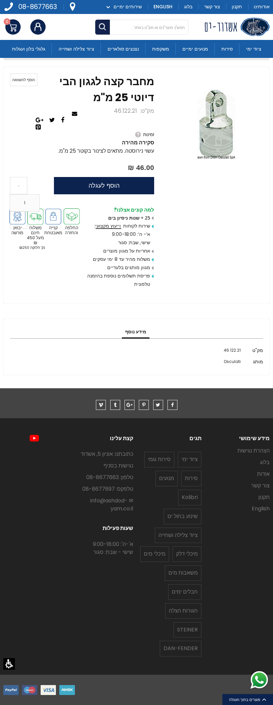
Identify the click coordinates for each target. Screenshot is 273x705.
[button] (9, 664)
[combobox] (141, 27)
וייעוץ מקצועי (108, 226)
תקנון (264, 497)
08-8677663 (37, 6)
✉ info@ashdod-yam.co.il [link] (111, 505)
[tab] (135, 332)
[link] (72, 6)
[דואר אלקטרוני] (75, 114)
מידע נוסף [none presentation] (135, 331)
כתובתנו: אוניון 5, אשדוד (107, 454)
